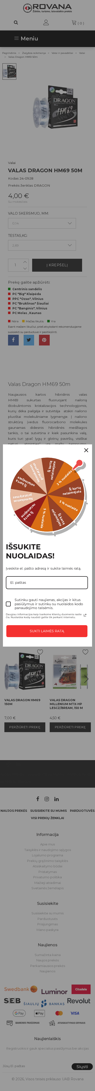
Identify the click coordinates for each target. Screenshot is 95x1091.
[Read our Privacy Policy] (85, 615)
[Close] (86, 450)
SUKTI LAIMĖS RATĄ (47, 631)
